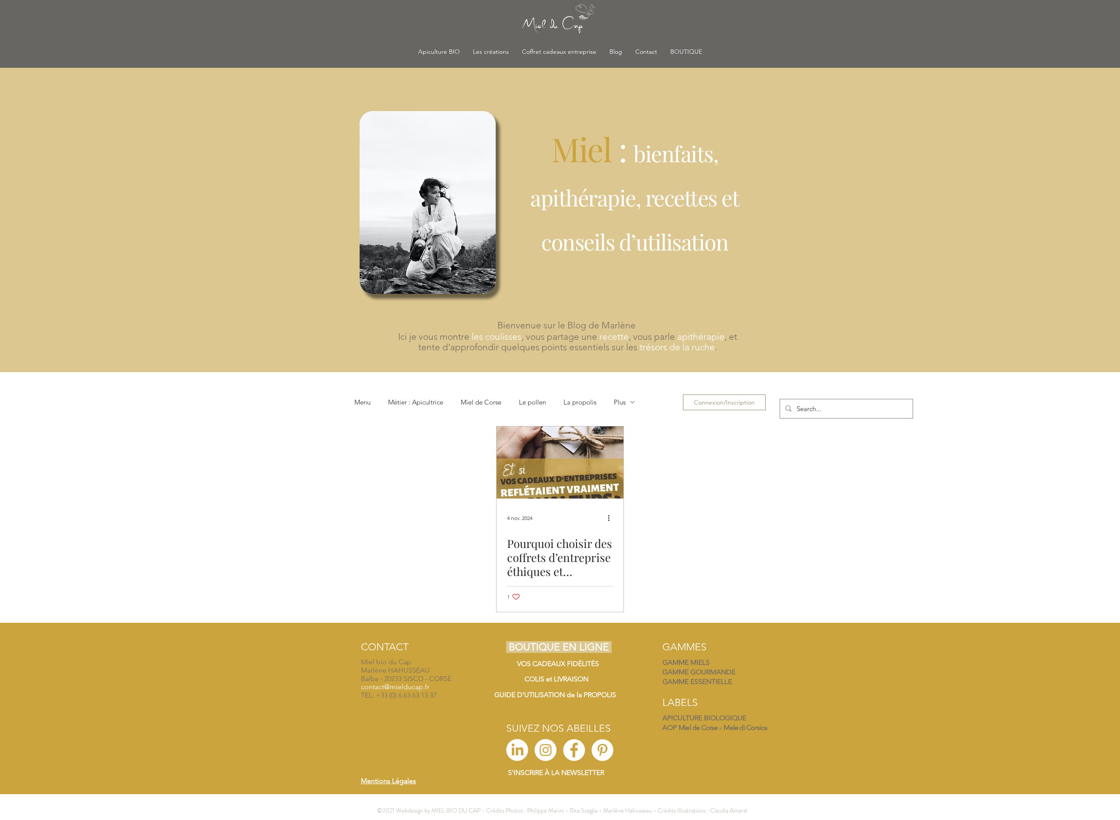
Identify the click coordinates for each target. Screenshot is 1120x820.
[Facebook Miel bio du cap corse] (574, 750)
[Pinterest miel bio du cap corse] (602, 750)
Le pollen (532, 402)
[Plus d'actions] (611, 518)
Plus (620, 402)
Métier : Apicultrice (415, 402)
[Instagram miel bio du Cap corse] (545, 750)
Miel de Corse (481, 402)
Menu (362, 402)
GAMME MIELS (686, 662)
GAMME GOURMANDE (698, 672)
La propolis (580, 402)
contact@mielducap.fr (395, 687)
